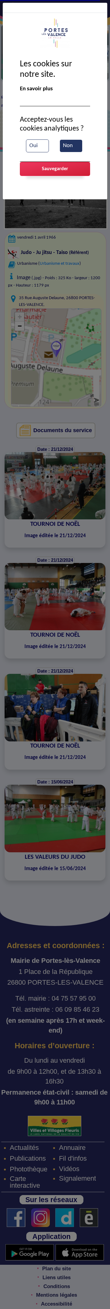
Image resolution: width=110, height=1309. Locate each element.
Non (68, 146)
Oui (33, 146)
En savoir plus (36, 89)
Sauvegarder (55, 168)
